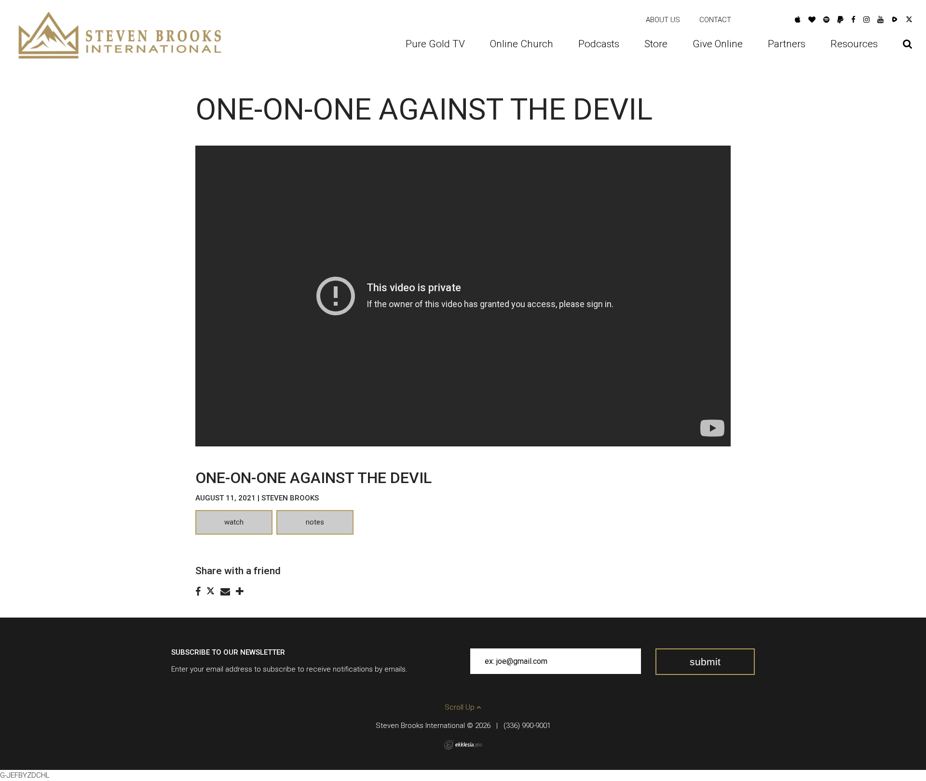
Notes (315, 522)
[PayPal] (840, 19)
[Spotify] (826, 19)
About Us (663, 19)
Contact (715, 19)
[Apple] (798, 19)
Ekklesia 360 (463, 745)
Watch (234, 522)
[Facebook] (853, 19)
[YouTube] (880, 19)
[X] (909, 19)
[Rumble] (894, 19)
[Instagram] (866, 19)
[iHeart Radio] (812, 19)
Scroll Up (461, 707)
